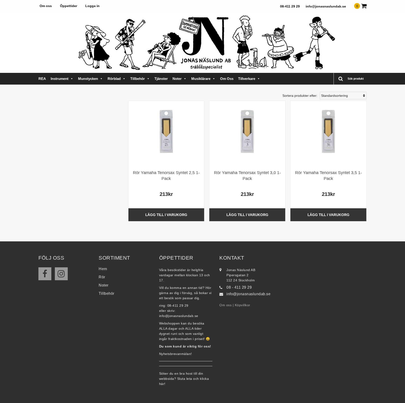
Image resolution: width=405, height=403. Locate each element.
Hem (103, 269)
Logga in (92, 6)
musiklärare (200, 79)
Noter (177, 79)
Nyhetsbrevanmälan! (175, 354)
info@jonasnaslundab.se (326, 6)
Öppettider (68, 6)
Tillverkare (246, 79)
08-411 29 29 (290, 6)
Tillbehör (137, 79)
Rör (102, 277)
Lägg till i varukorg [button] (166, 215)
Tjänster (161, 79)
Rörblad (114, 79)
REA (42, 79)
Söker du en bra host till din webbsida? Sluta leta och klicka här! (184, 379)
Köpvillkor (242, 305)
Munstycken (88, 79)
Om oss (46, 6)
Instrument (59, 79)
